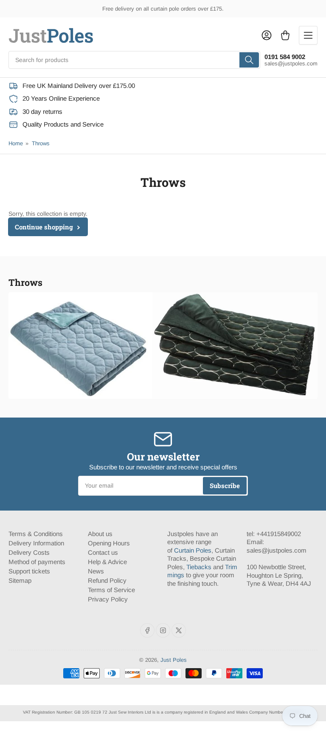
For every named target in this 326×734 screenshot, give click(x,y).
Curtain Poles (192, 550)
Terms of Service (111, 589)
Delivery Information (36, 543)
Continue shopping (44, 227)
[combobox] (134, 60)
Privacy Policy (108, 599)
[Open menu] (308, 35)
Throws (41, 143)
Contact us (103, 552)
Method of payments (36, 561)
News (96, 571)
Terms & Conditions (35, 533)
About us (100, 533)
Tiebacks (198, 566)
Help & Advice (107, 561)
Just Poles (173, 660)
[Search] (249, 60)
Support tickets (29, 571)
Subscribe (225, 485)
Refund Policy (107, 580)
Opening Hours (109, 543)
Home (15, 143)
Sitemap (19, 580)
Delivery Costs (29, 552)
